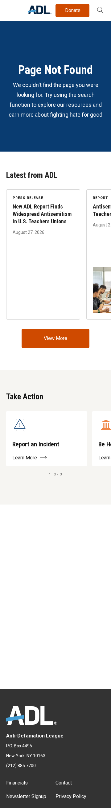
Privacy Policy (71, 796)
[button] (100, 10)
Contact (64, 783)
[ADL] (39, 12)
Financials (17, 783)
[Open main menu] (12, 9)
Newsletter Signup (26, 796)
